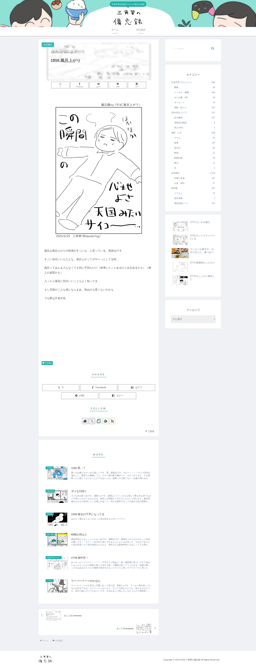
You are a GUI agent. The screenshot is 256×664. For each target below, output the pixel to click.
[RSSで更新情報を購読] (112, 421)
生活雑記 (48, 363)
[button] (137, 85)
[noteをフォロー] (99, 421)
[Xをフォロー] (92, 421)
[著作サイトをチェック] (85, 421)
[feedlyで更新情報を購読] (105, 421)
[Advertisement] (99, 336)
